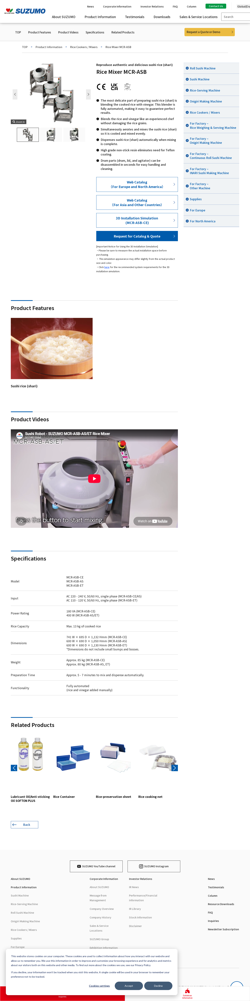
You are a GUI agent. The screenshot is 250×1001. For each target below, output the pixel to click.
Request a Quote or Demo (203, 32)
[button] (88, 94)
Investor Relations (140, 879)
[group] (30, 769)
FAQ (210, 912)
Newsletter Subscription (223, 929)
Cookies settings (99, 985)
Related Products (122, 32)
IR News (134, 887)
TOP (18, 32)
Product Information (49, 47)
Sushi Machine (20, 895)
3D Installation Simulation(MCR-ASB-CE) (137, 220)
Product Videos (68, 32)
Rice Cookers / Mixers (84, 47)
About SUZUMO (20, 879)
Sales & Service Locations (99, 928)
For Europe (18, 947)
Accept (129, 985)
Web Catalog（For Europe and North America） (137, 184)
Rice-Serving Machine (24, 904)
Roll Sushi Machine (22, 912)
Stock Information (140, 917)
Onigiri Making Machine (25, 921)
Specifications (95, 32)
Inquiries (213, 921)
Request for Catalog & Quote (137, 236)
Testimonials (216, 887)
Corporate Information (104, 879)
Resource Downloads (221, 904)
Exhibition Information (104, 947)
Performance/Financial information (143, 898)
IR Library (135, 909)
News (211, 879)
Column (212, 895)
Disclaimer (135, 926)
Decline (158, 985)
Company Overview (102, 909)
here (106, 267)
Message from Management (98, 898)
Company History (100, 917)
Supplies (16, 938)
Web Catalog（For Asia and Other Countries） (137, 202)
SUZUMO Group (99, 939)
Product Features (39, 32)
